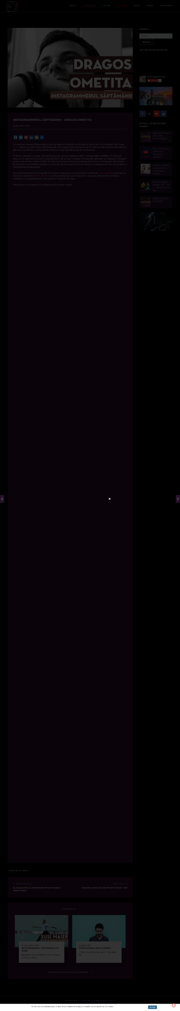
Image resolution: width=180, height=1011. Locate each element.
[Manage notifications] (174, 1005)
